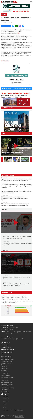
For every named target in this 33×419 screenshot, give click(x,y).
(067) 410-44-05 (8, 329)
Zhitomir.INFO (10, 415)
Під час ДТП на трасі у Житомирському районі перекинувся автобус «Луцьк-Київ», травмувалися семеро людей (16, 179)
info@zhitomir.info (12, 327)
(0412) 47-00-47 (8, 339)
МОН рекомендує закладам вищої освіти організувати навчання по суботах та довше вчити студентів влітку (15, 204)
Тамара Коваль (17, 333)
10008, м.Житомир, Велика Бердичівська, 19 (18, 331)
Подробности (5, 61)
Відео (3, 133)
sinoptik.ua (20, 410)
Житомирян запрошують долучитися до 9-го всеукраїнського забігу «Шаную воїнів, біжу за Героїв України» (14, 198)
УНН (18, 33)
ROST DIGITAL (19, 417)
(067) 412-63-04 (18, 339)
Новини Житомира (8, 175)
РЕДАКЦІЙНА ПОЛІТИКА (5, 393)
